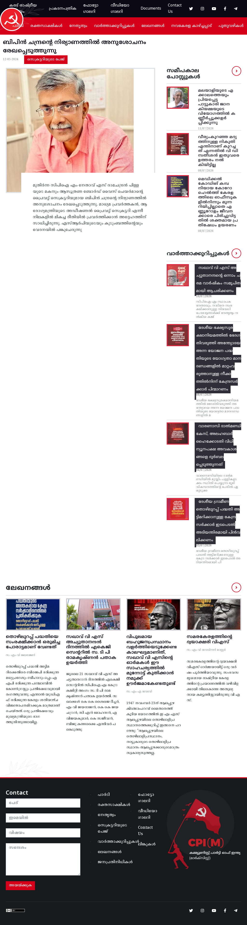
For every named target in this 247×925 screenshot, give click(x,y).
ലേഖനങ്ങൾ (153, 26)
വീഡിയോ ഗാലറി (120, 8)
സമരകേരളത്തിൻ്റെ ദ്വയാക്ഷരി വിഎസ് (209, 639)
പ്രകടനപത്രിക (62, 8)
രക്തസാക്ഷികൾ (46, 26)
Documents (151, 8)
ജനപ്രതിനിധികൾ (109, 862)
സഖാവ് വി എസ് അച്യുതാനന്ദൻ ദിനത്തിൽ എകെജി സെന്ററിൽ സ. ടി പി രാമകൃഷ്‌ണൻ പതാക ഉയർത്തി (91, 650)
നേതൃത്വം (78, 26)
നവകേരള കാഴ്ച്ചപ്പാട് (191, 26)
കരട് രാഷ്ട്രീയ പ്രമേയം (23, 8)
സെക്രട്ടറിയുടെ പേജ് (45, 59)
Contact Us (175, 8)
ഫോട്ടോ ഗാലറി (90, 8)
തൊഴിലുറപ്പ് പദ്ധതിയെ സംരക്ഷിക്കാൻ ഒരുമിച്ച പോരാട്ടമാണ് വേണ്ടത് (33, 642)
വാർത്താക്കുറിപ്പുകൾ (114, 26)
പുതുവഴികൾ (231, 26)
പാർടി (18, 26)
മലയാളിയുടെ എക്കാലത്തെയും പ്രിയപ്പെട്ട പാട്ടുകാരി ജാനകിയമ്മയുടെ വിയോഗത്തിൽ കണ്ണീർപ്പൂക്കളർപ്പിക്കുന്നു (216, 106)
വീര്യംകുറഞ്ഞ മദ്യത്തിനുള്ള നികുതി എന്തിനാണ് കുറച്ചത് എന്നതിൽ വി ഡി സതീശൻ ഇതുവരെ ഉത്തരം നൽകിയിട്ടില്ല (218, 151)
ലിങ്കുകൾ (147, 844)
